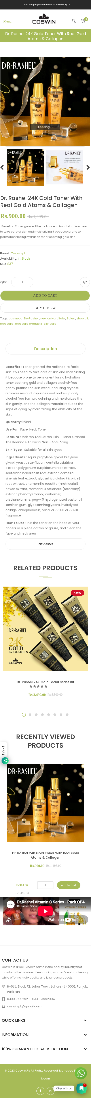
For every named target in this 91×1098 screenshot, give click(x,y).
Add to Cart (45, 295)
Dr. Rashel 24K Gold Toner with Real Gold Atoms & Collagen (45, 855)
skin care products (28, 324)
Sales (71, 318)
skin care (6, 324)
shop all (82, 318)
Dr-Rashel (31, 318)
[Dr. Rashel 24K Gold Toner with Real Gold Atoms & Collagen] (25, 167)
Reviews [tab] (45, 544)
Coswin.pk (18, 253)
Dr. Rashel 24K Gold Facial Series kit (45, 682)
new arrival (48, 318)
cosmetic (15, 318)
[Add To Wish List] (85, 282)
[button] (38, 686)
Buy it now (45, 308)
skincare (50, 324)
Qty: (3, 282)
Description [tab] (45, 348)
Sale (61, 318)
